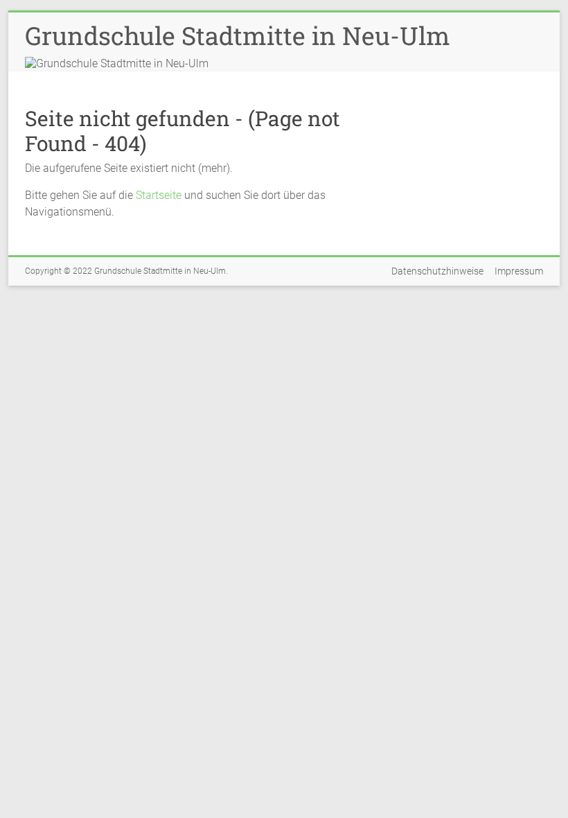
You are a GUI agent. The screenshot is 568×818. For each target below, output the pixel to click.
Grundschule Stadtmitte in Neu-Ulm (237, 35)
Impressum (519, 271)
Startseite (158, 195)
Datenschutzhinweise (437, 271)
